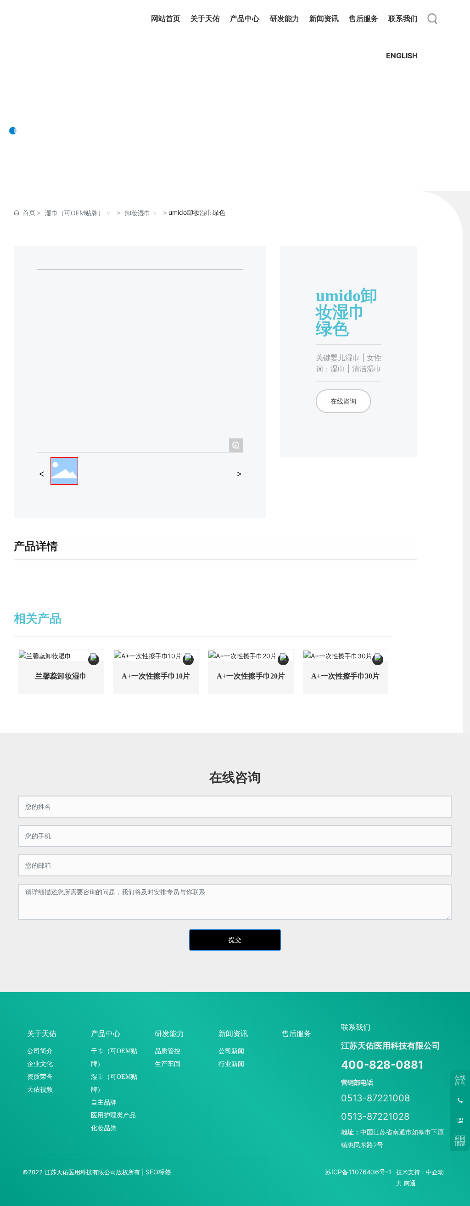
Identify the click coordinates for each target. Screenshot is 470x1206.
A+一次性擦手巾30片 (345, 676)
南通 (410, 1183)
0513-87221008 (375, 1098)
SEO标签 (158, 1172)
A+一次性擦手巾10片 (156, 676)
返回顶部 (459, 1140)
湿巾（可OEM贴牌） (74, 213)
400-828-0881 (382, 1064)
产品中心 (46, 101)
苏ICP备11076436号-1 (358, 1172)
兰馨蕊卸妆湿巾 (61, 676)
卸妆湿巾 (138, 213)
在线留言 (459, 1080)
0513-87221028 (375, 1116)
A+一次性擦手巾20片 (251, 676)
